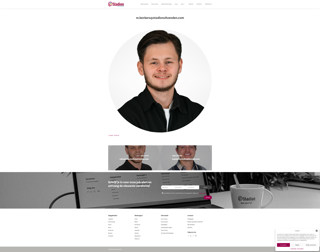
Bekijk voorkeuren (311, 245)
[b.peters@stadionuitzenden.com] (186, 157)
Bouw (109, 227)
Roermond (137, 224)
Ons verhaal (164, 219)
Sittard (136, 227)
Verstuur (208, 197)
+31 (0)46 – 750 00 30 (113, 135)
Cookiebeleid (293, 248)
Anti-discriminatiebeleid (167, 233)
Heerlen (137, 233)
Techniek (110, 236)
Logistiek (110, 219)
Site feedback (191, 224)
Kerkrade (137, 230)
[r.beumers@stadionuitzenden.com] (134, 157)
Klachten (190, 227)
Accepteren (283, 245)
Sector (205, 187)
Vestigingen (191, 219)
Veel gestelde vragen (166, 227)
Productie (110, 230)
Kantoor (110, 233)
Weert (136, 222)
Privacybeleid (300, 248)
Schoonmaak (111, 222)
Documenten (164, 222)
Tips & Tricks (164, 230)
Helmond (137, 239)
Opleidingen (164, 224)
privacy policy (202, 193)
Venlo (136, 219)
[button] (317, 231)
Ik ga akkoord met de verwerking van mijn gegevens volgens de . (184, 193)
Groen (109, 224)
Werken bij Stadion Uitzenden (195, 222)
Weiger (297, 245)
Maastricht (137, 236)
